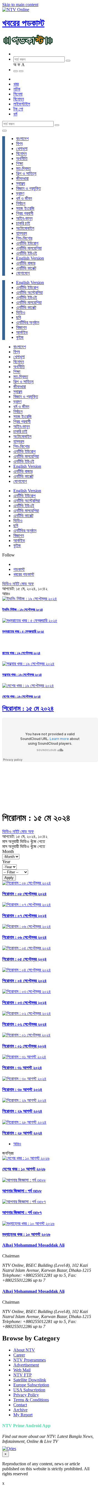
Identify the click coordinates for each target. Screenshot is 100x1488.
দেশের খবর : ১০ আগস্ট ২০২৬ (23, 1169)
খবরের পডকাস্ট (23, 23)
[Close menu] (4, 130)
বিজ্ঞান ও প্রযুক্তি (28, 188)
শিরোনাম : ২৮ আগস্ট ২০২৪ (22, 1133)
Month (8, 851)
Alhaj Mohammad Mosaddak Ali (33, 1245)
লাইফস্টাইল (21, 104)
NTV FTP (22, 1375)
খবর (16, 84)
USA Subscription (29, 1390)
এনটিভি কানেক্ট (26, 268)
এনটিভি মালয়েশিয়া (29, 248)
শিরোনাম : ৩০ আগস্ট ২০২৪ (22, 1089)
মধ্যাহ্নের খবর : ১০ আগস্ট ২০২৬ (26, 1234)
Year (6, 861)
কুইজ (20, 337)
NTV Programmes (29, 1360)
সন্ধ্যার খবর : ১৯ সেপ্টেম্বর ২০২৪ (22, 674)
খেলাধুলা (22, 148)
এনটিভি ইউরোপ (27, 243)
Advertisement (26, 1365)
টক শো (18, 109)
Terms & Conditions (31, 1399)
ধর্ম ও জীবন (24, 198)
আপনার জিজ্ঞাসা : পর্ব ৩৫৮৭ (22, 1212)
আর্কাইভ (22, 332)
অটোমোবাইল (25, 228)
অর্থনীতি (22, 158)
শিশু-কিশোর (24, 238)
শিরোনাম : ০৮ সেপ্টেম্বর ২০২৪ (24, 893)
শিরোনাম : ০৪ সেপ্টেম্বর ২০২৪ (24, 980)
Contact (20, 1404)
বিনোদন (18, 99)
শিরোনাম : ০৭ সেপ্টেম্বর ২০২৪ (24, 915)
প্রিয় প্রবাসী (24, 213)
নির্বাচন (20, 203)
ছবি (18, 317)
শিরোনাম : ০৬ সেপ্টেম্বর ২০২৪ (24, 937)
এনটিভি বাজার (25, 263)
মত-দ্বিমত (23, 168)
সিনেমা (17, 94)
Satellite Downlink (29, 1380)
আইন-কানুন (24, 218)
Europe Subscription (31, 1385)
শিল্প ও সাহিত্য (26, 173)
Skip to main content (20, 4)
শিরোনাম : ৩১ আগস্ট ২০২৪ (22, 1067)
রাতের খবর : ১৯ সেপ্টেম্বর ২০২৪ (21, 653)
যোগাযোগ (23, 273)
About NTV (24, 1350)
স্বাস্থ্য (20, 183)
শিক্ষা (19, 163)
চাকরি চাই (23, 223)
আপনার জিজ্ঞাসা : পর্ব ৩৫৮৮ (22, 1190)
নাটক (16, 89)
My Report (22, 1414)
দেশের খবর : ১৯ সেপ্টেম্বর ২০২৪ (21, 696)
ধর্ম (15, 114)
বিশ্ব (19, 143)
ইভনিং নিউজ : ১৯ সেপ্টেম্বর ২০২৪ (22, 609)
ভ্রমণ (20, 193)
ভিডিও (20, 312)
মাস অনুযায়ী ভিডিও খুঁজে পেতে (23, 841)
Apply (9, 878)
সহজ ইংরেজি (25, 208)
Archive (20, 1409)
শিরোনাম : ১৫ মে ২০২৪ (28, 708)
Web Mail (22, 1370)
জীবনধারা (22, 178)
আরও (17, 1143)
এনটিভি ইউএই (26, 253)
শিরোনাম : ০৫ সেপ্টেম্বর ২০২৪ (24, 959)
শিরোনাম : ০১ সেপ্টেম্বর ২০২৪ (24, 1046)
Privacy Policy (26, 1394)
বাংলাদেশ (22, 138)
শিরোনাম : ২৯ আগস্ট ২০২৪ (22, 1111)
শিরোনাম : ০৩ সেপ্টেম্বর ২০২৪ (24, 1002)
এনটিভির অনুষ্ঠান (27, 322)
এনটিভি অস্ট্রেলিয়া (29, 292)
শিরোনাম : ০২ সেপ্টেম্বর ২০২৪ (24, 1024)
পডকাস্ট (19, 569)
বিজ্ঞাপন (21, 327)
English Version (30, 258)
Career (19, 1355)
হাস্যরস (21, 233)
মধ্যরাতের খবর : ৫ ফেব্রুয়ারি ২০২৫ (23, 631)
